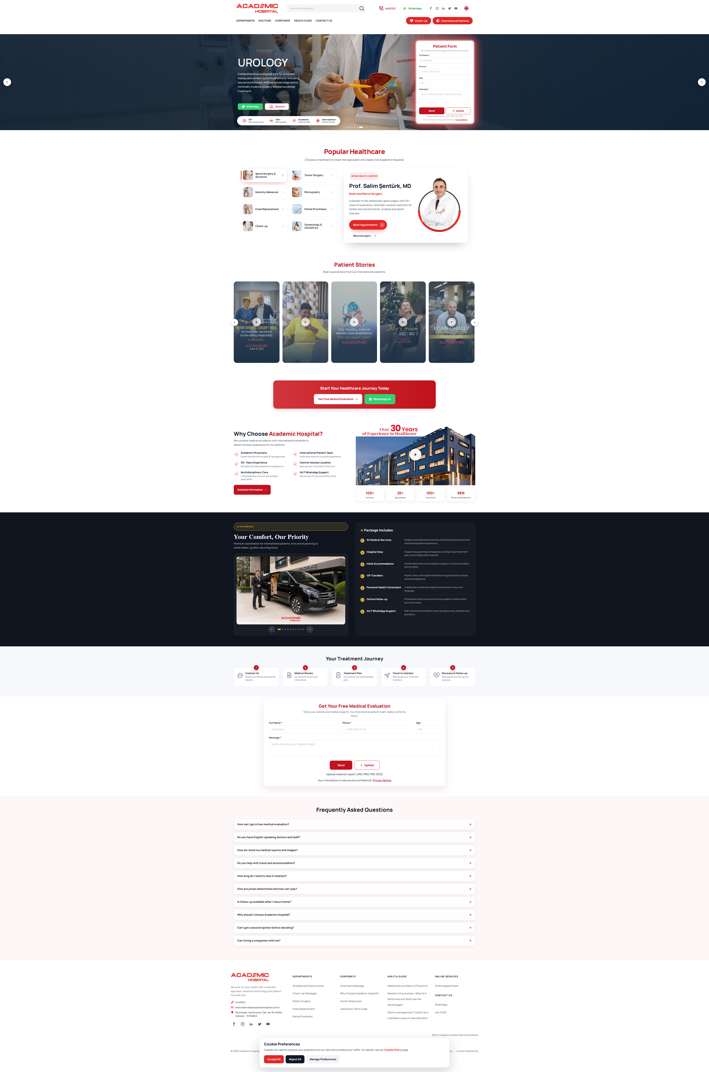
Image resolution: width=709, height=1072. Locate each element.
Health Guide (303, 20)
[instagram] (242, 1024)
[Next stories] (474, 322)
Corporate (282, 20)
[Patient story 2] (305, 322)
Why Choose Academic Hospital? (359, 993)
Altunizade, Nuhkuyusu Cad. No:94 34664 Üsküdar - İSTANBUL (258, 1014)
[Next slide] (702, 82)
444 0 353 (440, 1012)
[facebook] (234, 1024)
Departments (245, 20)
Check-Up (421, 21)
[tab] (264, 175)
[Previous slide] (7, 82)
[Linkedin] (443, 8)
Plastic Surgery (301, 1001)
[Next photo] (310, 629)
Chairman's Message (352, 985)
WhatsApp (415, 8)
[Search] (361, 8)
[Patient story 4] (403, 322)
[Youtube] (456, 8)
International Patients (455, 21)
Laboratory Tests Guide (353, 1009)
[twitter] (259, 1024)
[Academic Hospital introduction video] (415, 454)
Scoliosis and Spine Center (308, 985)
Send (432, 110)
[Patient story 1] (257, 322)
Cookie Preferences (467, 1051)
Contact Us (324, 20)
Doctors (264, 20)
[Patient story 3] (354, 322)
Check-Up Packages (305, 993)
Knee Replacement (304, 1009)
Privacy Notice (461, 119)
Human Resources (351, 1001)
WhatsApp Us (382, 399)
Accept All (273, 1059)
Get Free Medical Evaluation (338, 399)
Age (421, 78)
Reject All (295, 1059)
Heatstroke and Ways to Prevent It (408, 985)
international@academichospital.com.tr (257, 1007)
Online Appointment (446, 985)
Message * (424, 89)
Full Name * (424, 55)
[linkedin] (251, 1024)
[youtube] (268, 1024)
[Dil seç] (466, 8)
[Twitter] (449, 8)
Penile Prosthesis (303, 1016)
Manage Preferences (323, 1059)
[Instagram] (437, 8)
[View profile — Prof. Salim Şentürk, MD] (440, 205)
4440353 (390, 8)
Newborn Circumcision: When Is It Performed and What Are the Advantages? (407, 999)
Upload (460, 110)
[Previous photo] (272, 629)
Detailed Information (250, 489)
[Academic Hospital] (250, 977)
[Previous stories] (234, 322)
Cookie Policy (393, 1050)
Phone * (423, 66)
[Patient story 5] (452, 322)
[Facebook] (431, 8)
